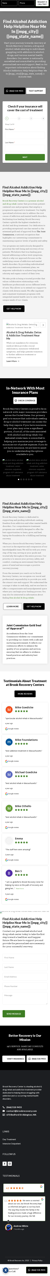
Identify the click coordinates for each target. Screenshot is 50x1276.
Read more (20, 888)
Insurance (20, 392)
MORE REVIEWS (25, 694)
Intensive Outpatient (12, 1143)
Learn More (11, 361)
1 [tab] (18, 479)
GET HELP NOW (14, 308)
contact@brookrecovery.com (21, 1111)
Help (8, 26)
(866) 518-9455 (16, 91)
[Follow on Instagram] (10, 1164)
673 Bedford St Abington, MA (21, 1114)
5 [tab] (28, 479)
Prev (36, 324)
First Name (10, 129)
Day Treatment (9, 1139)
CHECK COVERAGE (26, 400)
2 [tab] (21, 479)
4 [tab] (26, 479)
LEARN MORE (13, 606)
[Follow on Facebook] (5, 1164)
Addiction (37, 21)
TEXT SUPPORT (36, 91)
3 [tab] (23, 479)
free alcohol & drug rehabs (21, 597)
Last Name (10, 142)
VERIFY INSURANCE (15, 1059)
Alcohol (19, 21)
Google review (13, 729)
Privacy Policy (37, 1260)
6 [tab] (31, 479)
